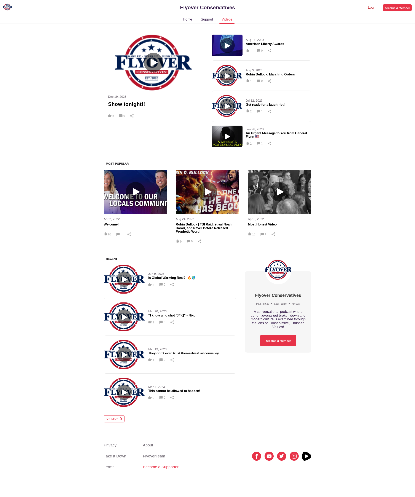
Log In (372, 7)
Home (187, 19)
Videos (227, 19)
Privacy (110, 445)
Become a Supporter (161, 467)
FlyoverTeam (154, 456)
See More (112, 419)
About (148, 445)
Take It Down (115, 456)
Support (207, 19)
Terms (109, 467)
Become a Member (397, 7)
